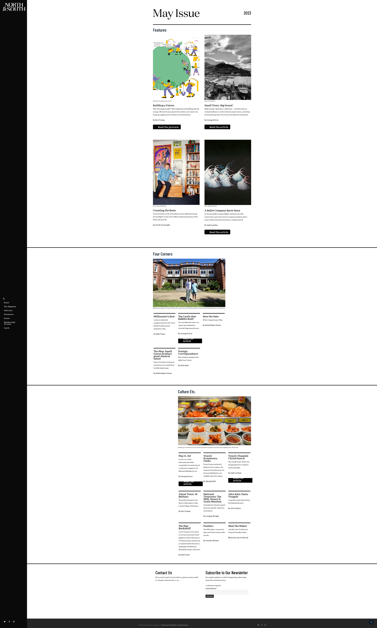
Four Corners (162, 253)
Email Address (211, 588)
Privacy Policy (183, 625)
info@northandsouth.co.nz (168, 580)
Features (159, 29)
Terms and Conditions (169, 625)
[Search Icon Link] (4, 299)
